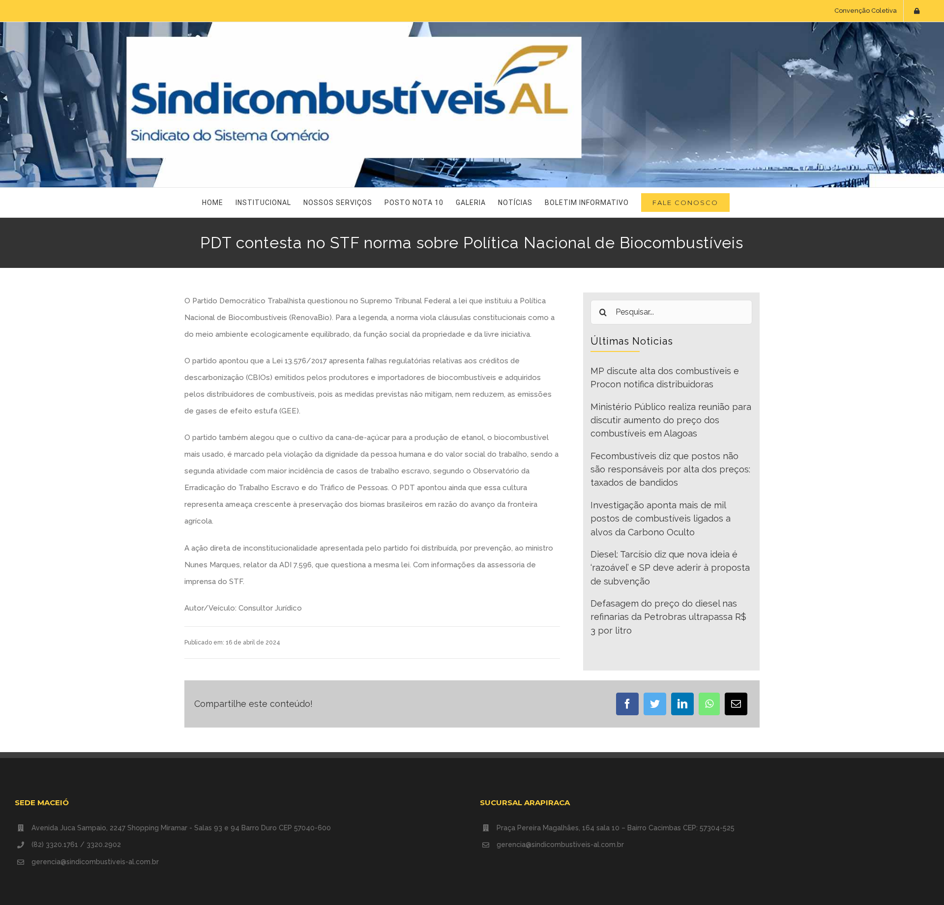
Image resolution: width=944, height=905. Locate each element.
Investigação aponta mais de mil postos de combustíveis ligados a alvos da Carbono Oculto (660, 518)
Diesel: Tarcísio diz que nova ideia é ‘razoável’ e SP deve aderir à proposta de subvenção (670, 567)
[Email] (736, 704)
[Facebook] (627, 704)
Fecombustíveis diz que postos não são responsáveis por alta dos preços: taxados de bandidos (670, 469)
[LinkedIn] (682, 704)
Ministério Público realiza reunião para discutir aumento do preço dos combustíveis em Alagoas (670, 420)
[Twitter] (655, 704)
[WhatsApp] (709, 704)
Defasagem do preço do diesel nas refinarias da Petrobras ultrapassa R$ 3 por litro (668, 617)
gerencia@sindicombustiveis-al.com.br (95, 862)
